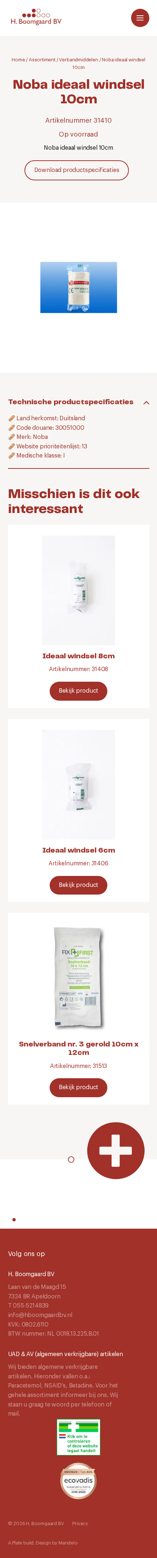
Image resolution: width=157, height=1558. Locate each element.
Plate (17, 1542)
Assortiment (42, 59)
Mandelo (68, 1542)
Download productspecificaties (76, 170)
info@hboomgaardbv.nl (40, 1315)
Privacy (80, 1523)
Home (18, 59)
